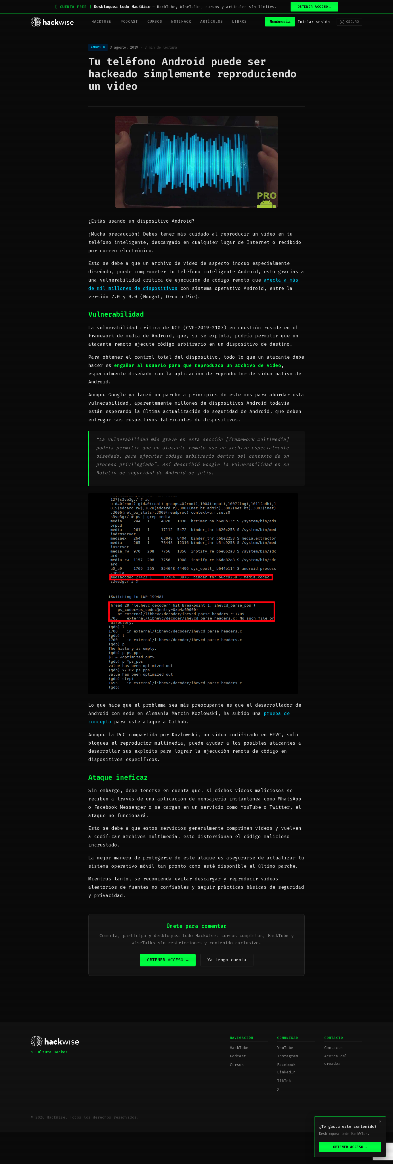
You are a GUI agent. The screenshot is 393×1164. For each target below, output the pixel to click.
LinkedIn (286, 1072)
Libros (239, 21)
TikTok (284, 1080)
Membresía (280, 21)
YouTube (285, 1047)
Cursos (154, 21)
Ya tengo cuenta (226, 960)
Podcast (129, 21)
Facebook (286, 1064)
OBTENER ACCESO (314, 7)
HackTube (101, 21)
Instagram (287, 1056)
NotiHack (181, 21)
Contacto (333, 1047)
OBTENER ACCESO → (167, 960)
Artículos (211, 21)
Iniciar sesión (313, 21)
